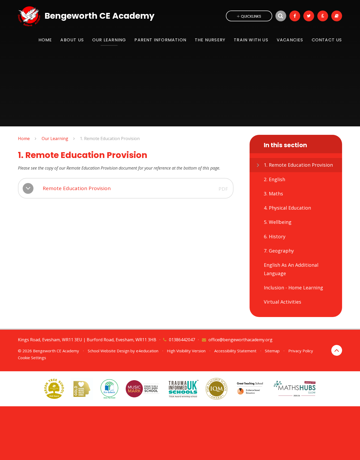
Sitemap (272, 350)
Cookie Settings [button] (32, 357)
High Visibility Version (186, 350)
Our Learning (55, 138)
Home (24, 138)
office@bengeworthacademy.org (240, 340)
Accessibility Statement (235, 350)
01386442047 (182, 340)
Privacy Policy (300, 350)
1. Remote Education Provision (110, 138)
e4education (147, 350)
